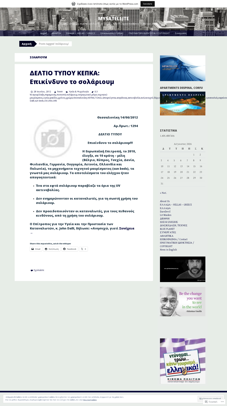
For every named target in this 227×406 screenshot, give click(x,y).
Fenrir (60, 91)
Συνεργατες (181, 33)
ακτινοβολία (134, 97)
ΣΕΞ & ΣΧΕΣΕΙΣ (169, 222)
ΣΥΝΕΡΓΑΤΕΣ (168, 232)
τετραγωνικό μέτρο (87, 94)
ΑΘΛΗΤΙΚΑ (166, 236)
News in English (168, 249)
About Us (56, 33)
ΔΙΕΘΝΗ (165, 218)
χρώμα (69, 97)
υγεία (46, 97)
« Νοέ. (163, 193)
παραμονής (50, 94)
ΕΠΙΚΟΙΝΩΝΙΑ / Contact (173, 239)
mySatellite (113, 18)
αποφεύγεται (109, 97)
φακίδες (53, 97)
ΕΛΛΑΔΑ (165, 208)
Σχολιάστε (39, 270)
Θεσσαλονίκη (80, 97)
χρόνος (61, 97)
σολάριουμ (72, 94)
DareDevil (165, 211)
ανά (143, 97)
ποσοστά (61, 94)
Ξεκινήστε (147, 4)
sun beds (39, 100)
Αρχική (43, 33)
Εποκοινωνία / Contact (111, 33)
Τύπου (98, 97)
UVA (50, 100)
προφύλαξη (38, 94)
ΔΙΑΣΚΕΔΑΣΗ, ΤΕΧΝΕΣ (173, 225)
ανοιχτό (149, 97)
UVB (55, 100)
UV (45, 100)
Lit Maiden (165, 215)
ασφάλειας (122, 97)
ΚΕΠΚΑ (91, 97)
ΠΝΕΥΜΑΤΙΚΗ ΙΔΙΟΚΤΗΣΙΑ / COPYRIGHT (149, 33)
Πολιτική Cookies (90, 400)
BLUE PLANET (167, 229)
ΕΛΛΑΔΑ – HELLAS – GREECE (80, 33)
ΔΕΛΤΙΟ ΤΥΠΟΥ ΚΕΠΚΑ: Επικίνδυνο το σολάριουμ (72, 77)
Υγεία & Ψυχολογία (78, 91)
